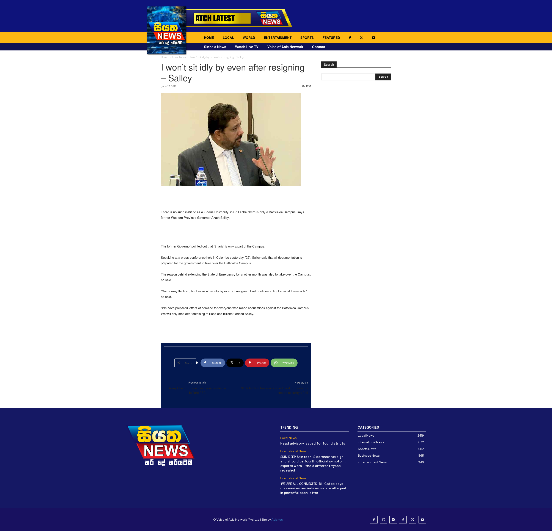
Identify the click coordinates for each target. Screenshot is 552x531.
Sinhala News (215, 46)
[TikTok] (403, 519)
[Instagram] (383, 519)
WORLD (249, 37)
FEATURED (331, 37)
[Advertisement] (235, 198)
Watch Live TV (247, 46)
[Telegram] (393, 519)
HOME (209, 37)
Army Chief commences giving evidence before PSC (197, 390)
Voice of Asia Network (285, 46)
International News (293, 451)
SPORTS (307, 37)
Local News (179, 57)
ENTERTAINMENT (278, 37)
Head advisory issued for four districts (312, 443)
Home (164, 57)
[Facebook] (374, 519)
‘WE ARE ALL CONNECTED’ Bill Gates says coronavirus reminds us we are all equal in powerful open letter (313, 488)
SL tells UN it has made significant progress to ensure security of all (274, 390)
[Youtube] (422, 519)
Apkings (277, 520)
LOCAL (228, 37)
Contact (318, 46)
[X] (412, 519)
